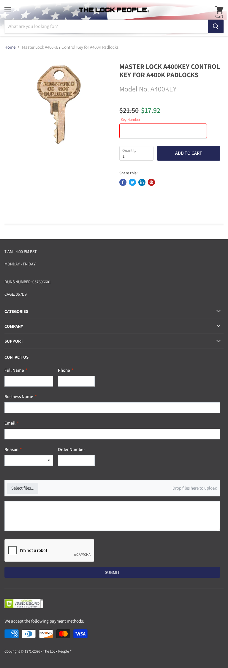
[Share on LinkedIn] (141, 182)
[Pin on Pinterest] (151, 182)
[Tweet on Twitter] (132, 182)
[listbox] (28, 460)
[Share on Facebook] (122, 182)
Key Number (130, 120)
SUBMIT (112, 572)
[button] (49, 460)
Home (9, 47)
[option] (25, 460)
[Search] (216, 26)
